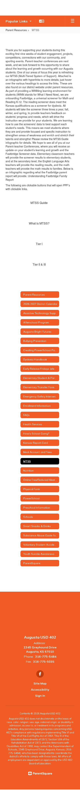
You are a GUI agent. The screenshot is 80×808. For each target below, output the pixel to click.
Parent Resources (16, 30)
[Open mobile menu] (72, 21)
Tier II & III (39, 264)
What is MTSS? (39, 223)
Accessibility (40, 689)
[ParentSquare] (40, 773)
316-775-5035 (43, 661)
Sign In (40, 695)
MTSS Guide (39, 203)
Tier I (39, 244)
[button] (18, 21)
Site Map (40, 683)
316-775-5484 (45, 656)
